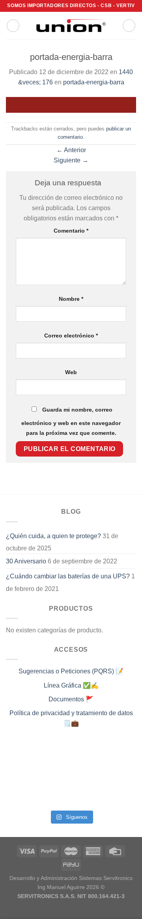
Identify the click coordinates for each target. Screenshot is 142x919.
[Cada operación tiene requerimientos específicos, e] (54, 754)
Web (71, 372)
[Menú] (13, 25)
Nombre (71, 299)
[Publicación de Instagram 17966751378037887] (121, 775)
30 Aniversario (26, 561)
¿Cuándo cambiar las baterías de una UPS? (68, 576)
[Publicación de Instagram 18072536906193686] (88, 775)
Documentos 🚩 (71, 699)
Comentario (71, 230)
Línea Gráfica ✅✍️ (71, 685)
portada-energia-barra (93, 82)
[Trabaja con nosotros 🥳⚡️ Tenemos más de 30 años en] (21, 795)
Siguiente (71, 160)
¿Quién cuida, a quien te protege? (53, 536)
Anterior (71, 150)
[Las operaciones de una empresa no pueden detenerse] (21, 754)
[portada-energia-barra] (71, 104)
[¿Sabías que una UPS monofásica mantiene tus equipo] (88, 754)
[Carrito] (129, 25)
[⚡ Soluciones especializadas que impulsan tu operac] (21, 775)
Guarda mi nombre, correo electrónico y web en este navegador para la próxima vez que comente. (71, 421)
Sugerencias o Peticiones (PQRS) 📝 (71, 671)
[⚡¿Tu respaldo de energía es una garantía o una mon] (121, 754)
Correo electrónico (71, 335)
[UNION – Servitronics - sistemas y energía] (71, 25)
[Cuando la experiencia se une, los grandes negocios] (54, 795)
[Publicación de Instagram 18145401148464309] (54, 775)
